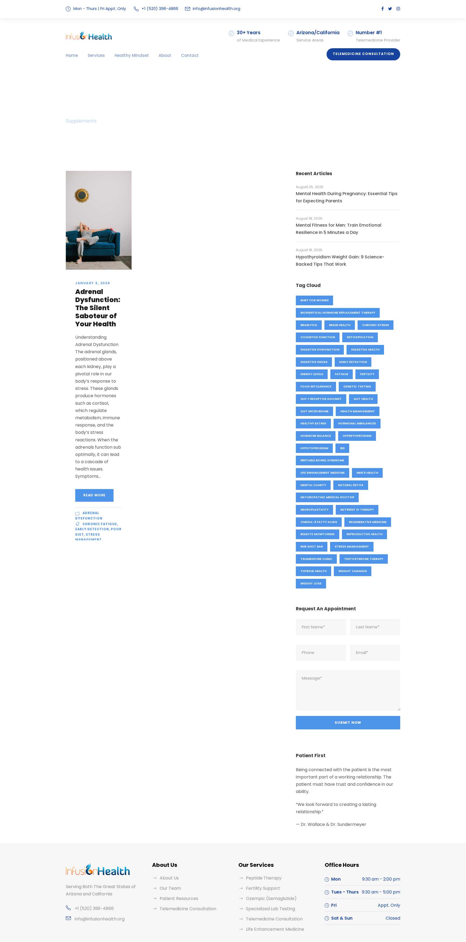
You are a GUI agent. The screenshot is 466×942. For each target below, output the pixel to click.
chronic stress (375, 325)
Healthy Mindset (132, 55)
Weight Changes (352, 571)
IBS (342, 448)
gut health (363, 399)
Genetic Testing (357, 386)
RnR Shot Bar (311, 546)
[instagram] (398, 9)
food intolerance (315, 386)
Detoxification (360, 337)
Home (72, 55)
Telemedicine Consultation (363, 53)
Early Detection (92, 529)
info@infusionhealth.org (216, 8)
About (165, 55)
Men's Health (367, 472)
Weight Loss (310, 583)
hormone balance (315, 436)
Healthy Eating (313, 423)
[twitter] (390, 9)
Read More (94, 495)
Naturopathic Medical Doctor (327, 497)
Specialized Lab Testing (270, 909)
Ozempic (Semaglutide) (271, 898)
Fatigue (341, 374)
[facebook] (382, 9)
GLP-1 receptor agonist (321, 399)
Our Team (170, 888)
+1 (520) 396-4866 (94, 908)
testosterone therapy (363, 559)
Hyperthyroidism (357, 436)
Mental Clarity (313, 485)
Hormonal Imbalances (357, 423)
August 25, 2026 (309, 186)
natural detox (351, 485)
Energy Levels (311, 374)
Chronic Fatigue (100, 524)
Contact (190, 55)
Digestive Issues (313, 362)
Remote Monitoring (317, 534)
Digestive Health (365, 349)
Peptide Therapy (264, 878)
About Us (169, 878)
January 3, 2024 (92, 283)
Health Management (357, 411)
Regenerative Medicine (367, 522)
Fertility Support (263, 888)
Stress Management (352, 546)
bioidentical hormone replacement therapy (337, 312)
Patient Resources (179, 898)
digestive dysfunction (319, 349)
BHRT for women (314, 300)
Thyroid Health (313, 571)
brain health (339, 325)
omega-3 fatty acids (318, 522)
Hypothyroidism (314, 448)
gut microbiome (314, 411)
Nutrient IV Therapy (357, 509)
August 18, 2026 (309, 218)
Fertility (367, 374)
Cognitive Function (317, 337)
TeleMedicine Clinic (316, 559)
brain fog (308, 325)
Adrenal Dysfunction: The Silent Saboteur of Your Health (97, 308)
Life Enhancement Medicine (322, 472)
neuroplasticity (314, 509)
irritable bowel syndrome (322, 460)
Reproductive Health (364, 534)
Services (96, 55)
